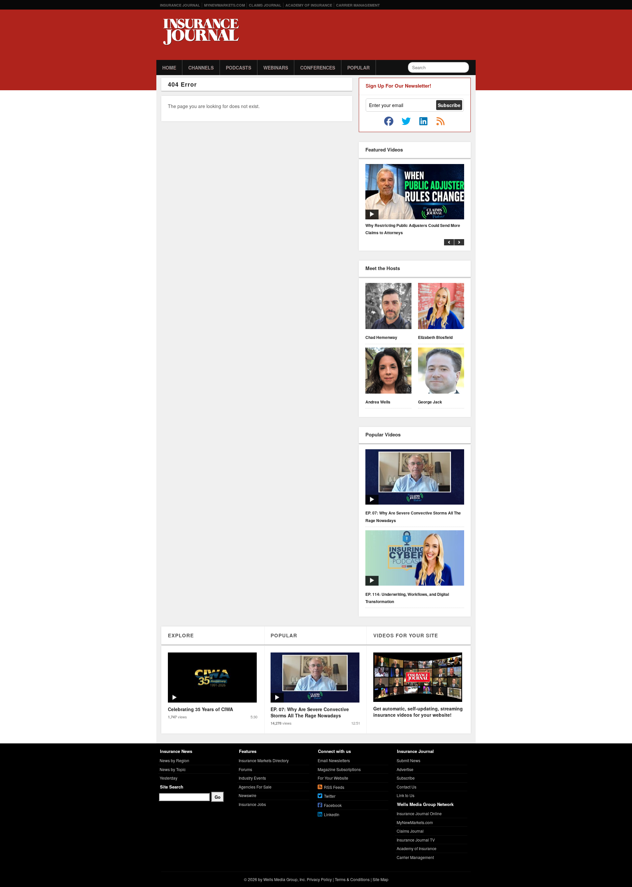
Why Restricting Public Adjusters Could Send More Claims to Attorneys (412, 229)
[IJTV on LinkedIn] (423, 121)
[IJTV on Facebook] (389, 121)
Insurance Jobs (252, 804)
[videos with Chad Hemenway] (388, 307)
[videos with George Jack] (441, 371)
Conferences (317, 67)
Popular (358, 67)
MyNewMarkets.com (224, 5)
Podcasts (238, 67)
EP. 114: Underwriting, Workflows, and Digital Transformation (407, 597)
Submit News (408, 760)
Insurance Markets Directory (264, 760)
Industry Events (252, 778)
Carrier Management (358, 5)
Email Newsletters (334, 760)
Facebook (333, 805)
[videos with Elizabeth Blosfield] (441, 307)
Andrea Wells (377, 402)
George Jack (430, 402)
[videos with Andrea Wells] (388, 371)
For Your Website (333, 778)
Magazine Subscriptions (339, 769)
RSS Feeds (334, 787)
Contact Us (406, 787)
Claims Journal (265, 5)
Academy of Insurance (308, 5)
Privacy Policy (319, 879)
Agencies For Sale (255, 787)
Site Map (380, 879)
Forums (245, 769)
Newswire (247, 795)
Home (169, 67)
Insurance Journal (180, 5)
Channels (201, 67)
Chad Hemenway (381, 337)
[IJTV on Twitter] (406, 121)
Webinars (275, 67)
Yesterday (168, 778)
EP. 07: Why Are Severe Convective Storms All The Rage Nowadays (413, 516)
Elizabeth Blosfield (435, 337)
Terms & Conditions (352, 879)
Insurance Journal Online (419, 813)
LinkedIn (331, 814)
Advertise (405, 769)
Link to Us (405, 795)
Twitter (329, 796)
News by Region (174, 760)
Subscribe (406, 778)
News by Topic (173, 769)
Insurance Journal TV (416, 840)
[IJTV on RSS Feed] (440, 121)
